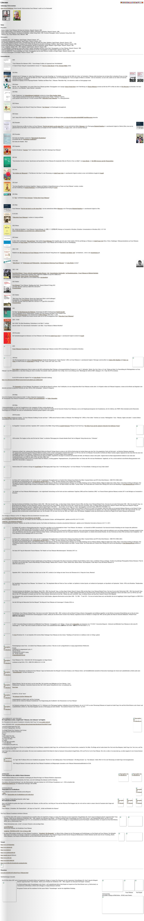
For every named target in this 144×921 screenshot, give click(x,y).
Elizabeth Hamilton (99, 126)
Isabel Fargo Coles (58, 173)
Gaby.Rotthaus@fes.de (128, 484)
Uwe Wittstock (16, 285)
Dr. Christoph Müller (62, 65)
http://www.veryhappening (7, 844)
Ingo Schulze (24, 242)
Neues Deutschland (33, 276)
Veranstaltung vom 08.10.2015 (40, 481)
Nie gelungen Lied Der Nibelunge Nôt (22, 696)
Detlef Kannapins (22, 314)
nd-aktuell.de (44, 277)
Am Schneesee (45, 107)
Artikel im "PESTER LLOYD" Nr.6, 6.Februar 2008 (17, 831)
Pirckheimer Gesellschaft (29, 139)
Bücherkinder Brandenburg (39, 138)
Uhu (16, 197)
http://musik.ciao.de (6, 855)
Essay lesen (15, 687)
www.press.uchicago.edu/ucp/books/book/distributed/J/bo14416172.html (33, 724)
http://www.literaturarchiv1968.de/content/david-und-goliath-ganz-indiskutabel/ (22, 379)
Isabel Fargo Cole (98, 241)
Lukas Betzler (85, 161)
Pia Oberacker (125, 86)
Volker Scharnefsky (52, 398)
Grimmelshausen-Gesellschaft (31, 95)
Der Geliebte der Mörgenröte (20, 173)
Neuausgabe (18, 386)
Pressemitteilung (16, 288)
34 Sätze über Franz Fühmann (41, 197)
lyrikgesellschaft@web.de (18, 655)
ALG (15, 635)
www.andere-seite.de (44, 722)
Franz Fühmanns (47, 241)
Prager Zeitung (24, 276)
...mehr (4, 793)
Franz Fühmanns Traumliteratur (20, 349)
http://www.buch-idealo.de (7, 860)
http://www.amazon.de (6, 847)
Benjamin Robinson (37, 360)
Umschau (25, 150)
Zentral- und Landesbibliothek (37, 398)
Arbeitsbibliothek (17, 672)
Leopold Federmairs (65, 425)
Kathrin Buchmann (30, 187)
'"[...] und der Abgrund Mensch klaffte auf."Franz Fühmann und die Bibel (21, 518)
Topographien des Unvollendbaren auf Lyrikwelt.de (21, 794)
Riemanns (82, 126)
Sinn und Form (31, 241)
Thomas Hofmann (92, 86)
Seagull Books (30, 361)
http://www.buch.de (6, 850)
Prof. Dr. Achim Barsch (48, 65)
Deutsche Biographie (41, 117)
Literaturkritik (16, 276)
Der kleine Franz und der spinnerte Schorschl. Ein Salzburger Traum (102, 425)
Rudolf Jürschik (60, 312)
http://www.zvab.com (6, 857)
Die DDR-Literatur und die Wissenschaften (102, 161)
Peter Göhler (15, 369)
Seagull (102, 173)
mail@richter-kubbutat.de (8, 783)
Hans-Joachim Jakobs (55, 95)
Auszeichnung (94, 252)
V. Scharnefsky (75, 624)
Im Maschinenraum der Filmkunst (26, 312)
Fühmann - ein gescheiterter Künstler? (12, 521)
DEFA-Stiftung (43, 314)
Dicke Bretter (16, 263)
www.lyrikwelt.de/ (8, 826)
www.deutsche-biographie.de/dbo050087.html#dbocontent (78, 117)
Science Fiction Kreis (70, 86)
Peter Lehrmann (28, 197)
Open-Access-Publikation (7, 8)
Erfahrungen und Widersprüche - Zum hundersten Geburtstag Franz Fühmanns (43, 263)
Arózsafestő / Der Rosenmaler (46, 833)
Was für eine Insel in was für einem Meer (53, 126)
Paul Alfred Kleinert (17, 273)
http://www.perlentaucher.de (8, 852)
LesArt (55, 187)
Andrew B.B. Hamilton (114, 360)
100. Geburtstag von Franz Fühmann (29, 252)
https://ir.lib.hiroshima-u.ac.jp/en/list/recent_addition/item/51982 (28, 230)
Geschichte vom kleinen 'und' (67, 252)
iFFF (67, 127)
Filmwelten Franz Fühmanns (49, 98)
